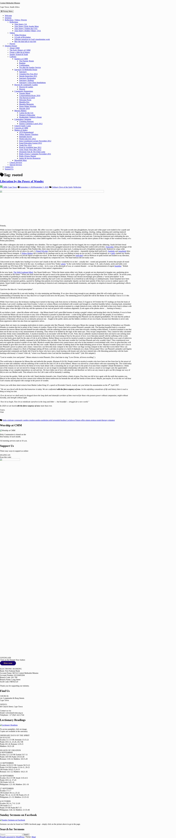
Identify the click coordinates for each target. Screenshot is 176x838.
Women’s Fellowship (27, 115)
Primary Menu (7, 11)
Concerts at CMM (21, 128)
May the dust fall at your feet (25, 41)
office (83, 420)
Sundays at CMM (21, 59)
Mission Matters (20, 111)
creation (32, 420)
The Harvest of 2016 (27, 98)
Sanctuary (23, 72)
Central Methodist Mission (10, 3)
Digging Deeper (11, 46)
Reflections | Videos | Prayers (16, 20)
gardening (44, 420)
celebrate (10, 420)
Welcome (8, 16)
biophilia (118, 266)
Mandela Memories (26, 104)
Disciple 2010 (24, 108)
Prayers (12, 44)
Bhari (34, 837)
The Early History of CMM (20, 50)
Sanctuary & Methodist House (25, 70)
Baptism (22, 63)
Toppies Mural (24, 93)
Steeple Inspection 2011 (28, 76)
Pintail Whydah (42, 251)
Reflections (14, 22)
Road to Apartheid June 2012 (30, 147)
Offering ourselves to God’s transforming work (32, 39)
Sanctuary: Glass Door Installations (32, 83)
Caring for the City (26, 113)
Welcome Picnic (25, 100)
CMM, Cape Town (9, 187)
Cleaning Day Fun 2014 (28, 74)
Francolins (110, 247)
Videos (12, 33)
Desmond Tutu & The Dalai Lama (32, 152)
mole (113, 253)
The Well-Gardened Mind (23, 272)
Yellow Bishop (27, 253)
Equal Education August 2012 (30, 143)
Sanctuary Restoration (27, 78)
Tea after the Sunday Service (30, 67)
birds (5, 420)
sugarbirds (122, 251)
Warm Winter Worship (27, 106)
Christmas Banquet (26, 121)
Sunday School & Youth (19, 54)
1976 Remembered (26, 132)
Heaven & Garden (26, 87)
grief (50, 420)
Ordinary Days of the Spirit (62, 187)
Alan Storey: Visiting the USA (25, 28)
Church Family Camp (22, 126)
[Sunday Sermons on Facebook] (12, 820)
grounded (56, 420)
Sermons (8, 18)
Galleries (13, 57)
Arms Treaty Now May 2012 (30, 150)
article (63, 264)
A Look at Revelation (22, 37)
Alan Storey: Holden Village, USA (27, 31)
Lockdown (71, 420)
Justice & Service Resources (29, 158)
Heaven (22, 89)
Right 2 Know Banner (27, 156)
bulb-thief (79, 255)
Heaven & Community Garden (26, 85)
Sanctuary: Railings (26, 80)
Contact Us (9, 167)
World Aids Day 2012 (27, 139)
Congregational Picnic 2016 (29, 95)
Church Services (16, 163)
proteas (93, 420)
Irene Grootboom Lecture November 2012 (35, 141)
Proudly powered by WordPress (12, 837)
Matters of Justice (21, 130)
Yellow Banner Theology (28, 134)
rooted (99, 420)
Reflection (77, 187)
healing (63, 420)
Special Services (16, 165)
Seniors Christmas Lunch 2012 (31, 124)
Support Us (9, 169)
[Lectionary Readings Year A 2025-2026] (9, 725)
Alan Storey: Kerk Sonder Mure (26, 26)
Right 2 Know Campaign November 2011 (35, 154)
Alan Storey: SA (20, 24)
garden (37, 420)
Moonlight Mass (20, 160)
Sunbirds (111, 251)
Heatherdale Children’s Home (30, 117)
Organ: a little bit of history (20, 52)
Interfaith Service (25, 137)
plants (88, 420)
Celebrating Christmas (22, 119)
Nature (77, 420)
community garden (21, 420)
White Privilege (20, 35)
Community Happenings (23, 91)
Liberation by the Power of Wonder (22, 181)
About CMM (15, 48)
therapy (104, 420)
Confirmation (24, 65)
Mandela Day (24, 102)
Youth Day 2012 (25, 145)
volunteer (111, 420)
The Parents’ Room (26, 61)
